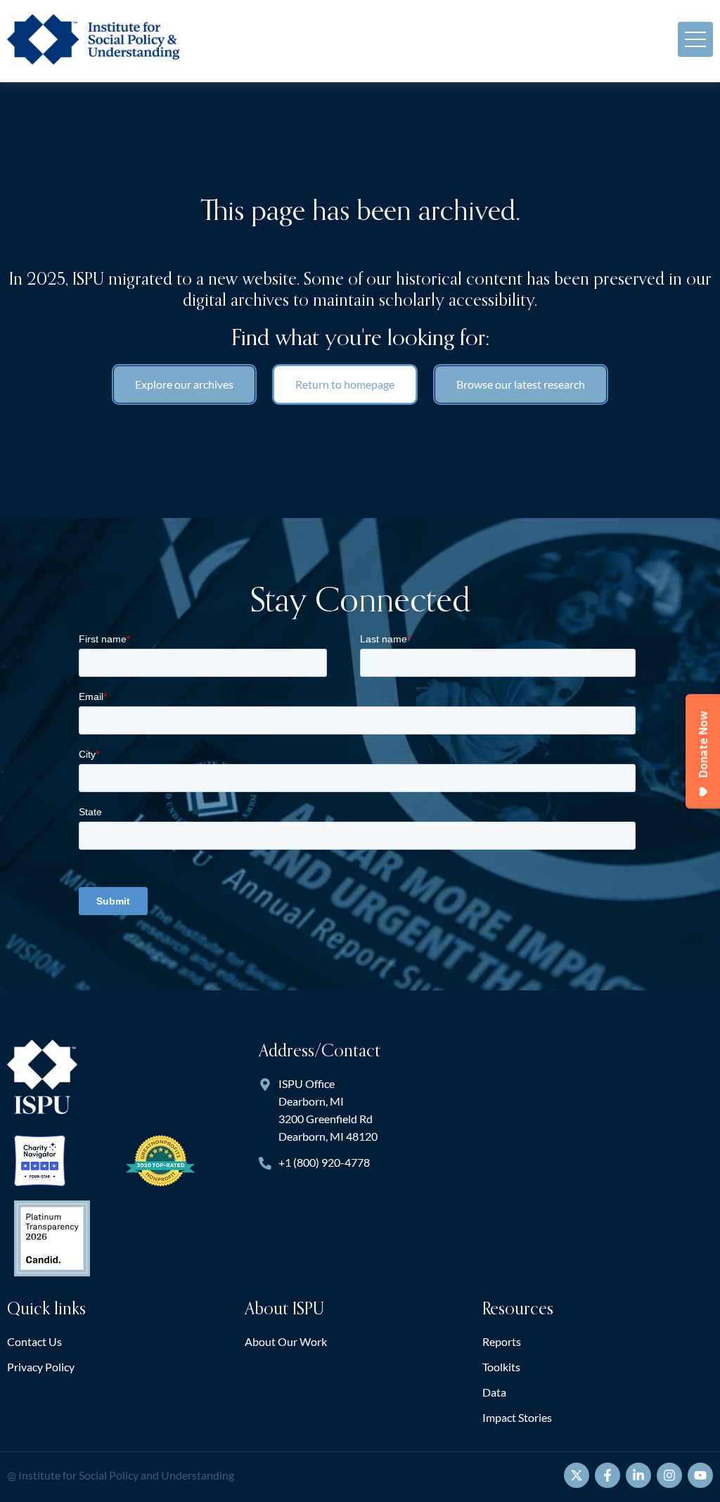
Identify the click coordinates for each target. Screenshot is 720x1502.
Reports (501, 1341)
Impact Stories (517, 1417)
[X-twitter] (576, 1475)
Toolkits (501, 1366)
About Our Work (286, 1341)
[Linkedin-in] (638, 1475)
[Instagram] (669, 1475)
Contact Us (34, 1341)
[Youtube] (700, 1475)
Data (494, 1392)
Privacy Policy (41, 1366)
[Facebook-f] (607, 1475)
